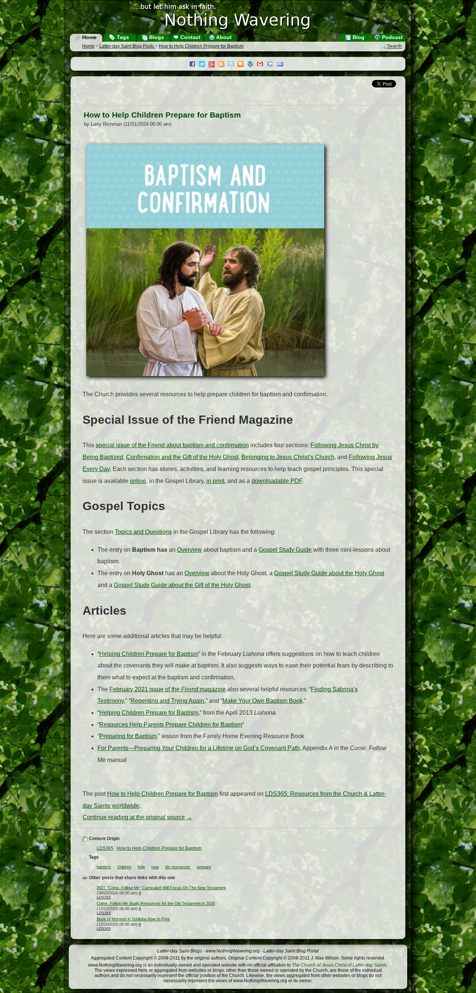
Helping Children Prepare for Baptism (148, 654)
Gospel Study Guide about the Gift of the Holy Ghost (182, 585)
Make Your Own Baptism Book (262, 701)
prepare (204, 867)
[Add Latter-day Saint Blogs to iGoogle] (272, 65)
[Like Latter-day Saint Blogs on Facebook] (194, 64)
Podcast (391, 37)
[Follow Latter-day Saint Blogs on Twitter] (204, 64)
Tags (122, 37)
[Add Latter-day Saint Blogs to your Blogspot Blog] (242, 64)
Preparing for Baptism (128, 736)
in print (215, 481)
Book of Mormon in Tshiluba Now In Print (133, 919)
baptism (104, 867)
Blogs (156, 37)
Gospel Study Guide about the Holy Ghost (329, 573)
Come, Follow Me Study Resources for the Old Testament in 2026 (156, 903)
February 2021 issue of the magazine (167, 689)
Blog (357, 37)
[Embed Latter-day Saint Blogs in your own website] (282, 64)
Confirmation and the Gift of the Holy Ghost (182, 457)
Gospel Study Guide (285, 550)
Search (394, 46)
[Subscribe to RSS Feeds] (223, 64)
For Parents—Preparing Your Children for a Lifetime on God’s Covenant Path (198, 748)
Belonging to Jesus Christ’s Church (287, 457)
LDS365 (105, 848)
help (141, 867)
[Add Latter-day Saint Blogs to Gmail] (262, 64)
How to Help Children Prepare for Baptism (201, 46)
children (124, 867)
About (223, 37)
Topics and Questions (143, 532)
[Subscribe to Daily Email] (233, 64)
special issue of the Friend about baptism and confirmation (172, 445)
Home (89, 37)
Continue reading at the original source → (137, 817)
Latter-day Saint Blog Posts (127, 46)
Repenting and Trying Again (167, 701)
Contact (189, 37)
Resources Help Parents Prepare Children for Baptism (170, 724)
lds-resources (177, 867)
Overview (189, 550)
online (138, 481)
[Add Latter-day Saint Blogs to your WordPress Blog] (252, 64)
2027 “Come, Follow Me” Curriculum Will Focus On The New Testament (161, 887)
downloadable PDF (276, 481)
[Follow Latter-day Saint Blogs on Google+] (213, 64)
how (155, 867)
